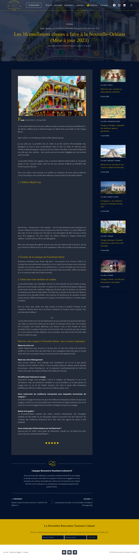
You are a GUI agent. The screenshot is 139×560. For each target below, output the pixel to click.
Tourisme (69, 24)
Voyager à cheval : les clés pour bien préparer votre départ (112, 280)
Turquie (110, 236)
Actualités (58, 5)
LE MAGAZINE (33, 5)
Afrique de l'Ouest (114, 121)
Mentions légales (16, 552)
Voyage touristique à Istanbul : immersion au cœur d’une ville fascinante (112, 243)
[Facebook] (114, 5)
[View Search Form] (131, 5)
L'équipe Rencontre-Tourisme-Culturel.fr (63, 46)
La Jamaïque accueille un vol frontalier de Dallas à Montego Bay (73, 502)
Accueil (42, 28)
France (110, 197)
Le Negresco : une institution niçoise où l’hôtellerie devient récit (112, 204)
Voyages (117, 160)
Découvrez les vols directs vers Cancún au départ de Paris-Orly (112, 166)
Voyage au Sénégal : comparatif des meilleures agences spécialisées (112, 128)
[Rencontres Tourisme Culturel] (14, 5)
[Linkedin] (124, 5)
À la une (49, 5)
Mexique (110, 160)
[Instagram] (119, 5)
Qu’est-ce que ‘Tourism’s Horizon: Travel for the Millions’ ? (29, 502)
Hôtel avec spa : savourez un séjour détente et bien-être (111, 90)
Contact (25, 552)
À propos (104, 5)
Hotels (110, 85)
